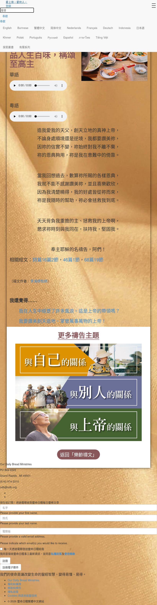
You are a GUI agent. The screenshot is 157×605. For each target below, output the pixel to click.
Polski (20, 37)
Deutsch (108, 28)
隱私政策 (13, 591)
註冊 (5, 561)
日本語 (140, 28)
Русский (53, 37)
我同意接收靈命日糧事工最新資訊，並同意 (37, 554)
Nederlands (74, 28)
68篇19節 (93, 259)
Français (92, 28)
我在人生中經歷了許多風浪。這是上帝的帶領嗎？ (69, 310)
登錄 (8, 6)
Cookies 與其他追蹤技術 (22, 595)
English (7, 28)
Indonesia (125, 28)
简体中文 (56, 28)
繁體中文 (39, 28)
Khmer (7, 37)
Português (35, 37)
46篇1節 (71, 259)
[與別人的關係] (78, 391)
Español (68, 37)
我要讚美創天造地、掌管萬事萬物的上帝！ (62, 320)
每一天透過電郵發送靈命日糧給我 (24, 549)
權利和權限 (14, 584)
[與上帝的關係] (78, 424)
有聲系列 (24, 47)
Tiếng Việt (102, 37)
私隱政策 (56, 554)
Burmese (22, 28)
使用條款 (69, 554)
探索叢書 (8, 47)
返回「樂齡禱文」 (78, 454)
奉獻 (5, 16)
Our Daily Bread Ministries (23, 580)
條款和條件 (14, 588)
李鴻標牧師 (38, 280)
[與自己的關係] (78, 359)
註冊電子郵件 (10, 567)
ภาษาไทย (84, 37)
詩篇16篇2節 (45, 259)
